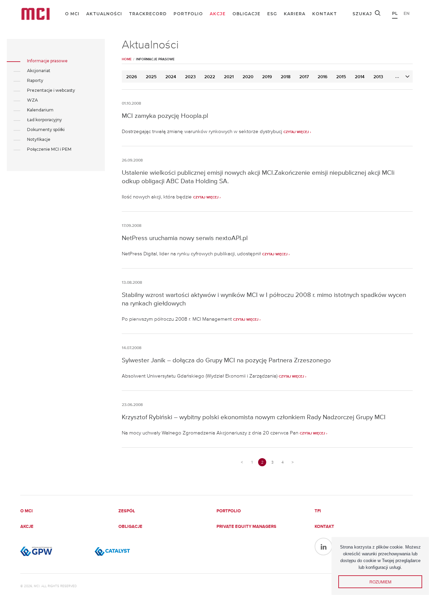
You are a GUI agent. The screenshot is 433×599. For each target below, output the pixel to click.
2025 (151, 77)
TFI (318, 511)
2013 (378, 77)
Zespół (126, 511)
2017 (304, 77)
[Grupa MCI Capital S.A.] (35, 14)
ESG (272, 13)
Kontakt (324, 13)
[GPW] (54, 551)
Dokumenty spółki (46, 129)
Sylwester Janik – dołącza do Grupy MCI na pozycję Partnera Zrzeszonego (226, 360)
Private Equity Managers (246, 527)
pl (394, 13)
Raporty (35, 80)
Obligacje (246, 13)
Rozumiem (380, 581)
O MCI (72, 13)
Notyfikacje (38, 139)
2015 (341, 77)
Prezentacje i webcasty (51, 90)
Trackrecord (148, 13)
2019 (267, 77)
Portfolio (188, 13)
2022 (209, 77)
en (407, 13)
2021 (229, 77)
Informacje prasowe (47, 60)
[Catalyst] (128, 551)
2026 (131, 77)
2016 (322, 77)
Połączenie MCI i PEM (49, 149)
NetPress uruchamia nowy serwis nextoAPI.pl (185, 237)
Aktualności (104, 13)
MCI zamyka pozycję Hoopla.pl (165, 115)
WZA (32, 100)
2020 (248, 77)
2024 (170, 77)
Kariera (294, 13)
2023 (190, 77)
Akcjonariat (38, 70)
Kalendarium (40, 109)
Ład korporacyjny (44, 119)
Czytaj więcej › (297, 132)
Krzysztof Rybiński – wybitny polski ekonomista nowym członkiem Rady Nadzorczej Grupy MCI (254, 417)
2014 (360, 77)
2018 (286, 77)
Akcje (218, 13)
